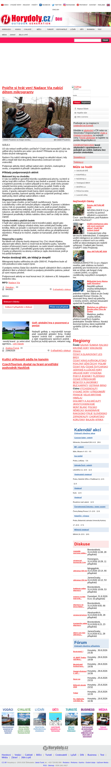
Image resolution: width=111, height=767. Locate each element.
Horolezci (6, 29)
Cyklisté (27, 29)
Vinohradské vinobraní (83, 474)
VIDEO (6, 5)
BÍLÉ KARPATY (80, 385)
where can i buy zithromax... (79, 634)
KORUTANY (79, 420)
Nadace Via (14, 283)
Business (90, 29)
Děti (82, 29)
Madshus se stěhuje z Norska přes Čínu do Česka (97, 309)
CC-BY (4, 762)
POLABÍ (102, 364)
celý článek (18, 344)
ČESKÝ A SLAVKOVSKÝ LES (87, 354)
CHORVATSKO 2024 (84, 145)
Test (100, 29)
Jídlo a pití (23, 35)
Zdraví (12, 35)
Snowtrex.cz (79, 157)
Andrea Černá (12, 348)
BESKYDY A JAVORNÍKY (85, 382)
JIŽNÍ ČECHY (90, 364)
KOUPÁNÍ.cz (81, 175)
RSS (45, 765)
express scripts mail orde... (79, 598)
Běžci (39, 29)
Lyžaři (73, 29)
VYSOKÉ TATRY (15, 5)
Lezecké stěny (82, 195)
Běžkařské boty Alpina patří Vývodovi (97, 282)
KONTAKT (92, 5)
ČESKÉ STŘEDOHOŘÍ (84, 379)
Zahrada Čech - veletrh (83, 465)
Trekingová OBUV (83, 183)
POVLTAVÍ (78, 364)
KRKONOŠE (96, 348)
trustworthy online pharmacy (80, 624)
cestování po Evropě (83, 125)
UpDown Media (102, 762)
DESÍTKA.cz (81, 187)
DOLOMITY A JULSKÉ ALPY (87, 401)
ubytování (88, 130)
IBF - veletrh (79, 447)
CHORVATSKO (96, 416)
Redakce (66, 762)
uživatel (76, 89)
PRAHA (77, 351)
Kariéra (81, 762)
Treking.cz (78, 162)
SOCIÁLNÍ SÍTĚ (82, 171)
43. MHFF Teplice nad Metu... (79, 658)
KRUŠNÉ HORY (81, 348)
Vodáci (18, 29)
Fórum (80, 642)
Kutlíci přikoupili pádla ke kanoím (25, 359)
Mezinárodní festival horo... (78, 665)
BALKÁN (90, 420)
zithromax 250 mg (80, 580)
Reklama (74, 762)
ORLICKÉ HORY (81, 373)
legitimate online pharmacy (79, 589)
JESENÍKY (86, 376)
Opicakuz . (10, 287)
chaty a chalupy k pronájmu (90, 134)
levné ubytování (87, 138)
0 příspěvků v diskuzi (62, 289)
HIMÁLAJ (77, 398)
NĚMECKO (78, 410)
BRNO (103, 385)
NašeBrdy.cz (81, 179)
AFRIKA (99, 420)
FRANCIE (78, 395)
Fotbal (75, 693)
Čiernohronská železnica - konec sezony (89, 507)
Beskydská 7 (78, 652)
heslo (75, 95)
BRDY (76, 357)
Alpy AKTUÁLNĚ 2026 (97, 251)
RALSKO (103, 345)
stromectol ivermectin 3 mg (79, 561)
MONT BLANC (80, 407)
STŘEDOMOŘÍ (97, 392)
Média (4, 35)
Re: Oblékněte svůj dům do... (78, 700)
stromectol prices (80, 615)
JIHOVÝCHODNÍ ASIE (84, 404)
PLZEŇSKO (99, 376)
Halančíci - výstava (81, 516)
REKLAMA (101, 5)
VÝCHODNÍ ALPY (89, 388)
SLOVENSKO (100, 413)
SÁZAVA (84, 345)
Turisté (50, 29)
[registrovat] (86, 104)
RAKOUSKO (79, 413)
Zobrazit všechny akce (84, 433)
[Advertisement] (55, 63)
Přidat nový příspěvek (59, 307)
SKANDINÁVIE (92, 410)
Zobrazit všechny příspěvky (87, 646)
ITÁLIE (89, 413)
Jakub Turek (39, 762)
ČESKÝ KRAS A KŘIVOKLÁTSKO (89, 360)
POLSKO (92, 407)
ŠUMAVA (93, 345)
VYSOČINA (96, 373)
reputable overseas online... (80, 552)
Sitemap (51, 765)
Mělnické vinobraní (81, 530)
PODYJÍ (77, 376)
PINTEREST (83, 5)
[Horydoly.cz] (28, 19)
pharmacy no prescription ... (78, 606)
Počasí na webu (82, 191)
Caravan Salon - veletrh (83, 438)
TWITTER (57, 5)
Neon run (76, 679)
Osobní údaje (90, 762)
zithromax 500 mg (80, 571)
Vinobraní (78, 488)
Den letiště (78, 456)
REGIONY (26, 5)
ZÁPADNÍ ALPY (81, 416)
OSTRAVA (94, 385)
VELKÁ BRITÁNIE (92, 395)
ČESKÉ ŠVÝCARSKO (97, 367)
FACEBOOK (46, 5)
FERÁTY (34, 5)
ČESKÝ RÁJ (79, 367)
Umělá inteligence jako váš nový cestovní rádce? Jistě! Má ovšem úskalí (97, 227)
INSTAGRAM (70, 5)
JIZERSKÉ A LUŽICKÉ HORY (87, 370)
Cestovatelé (61, 29)
